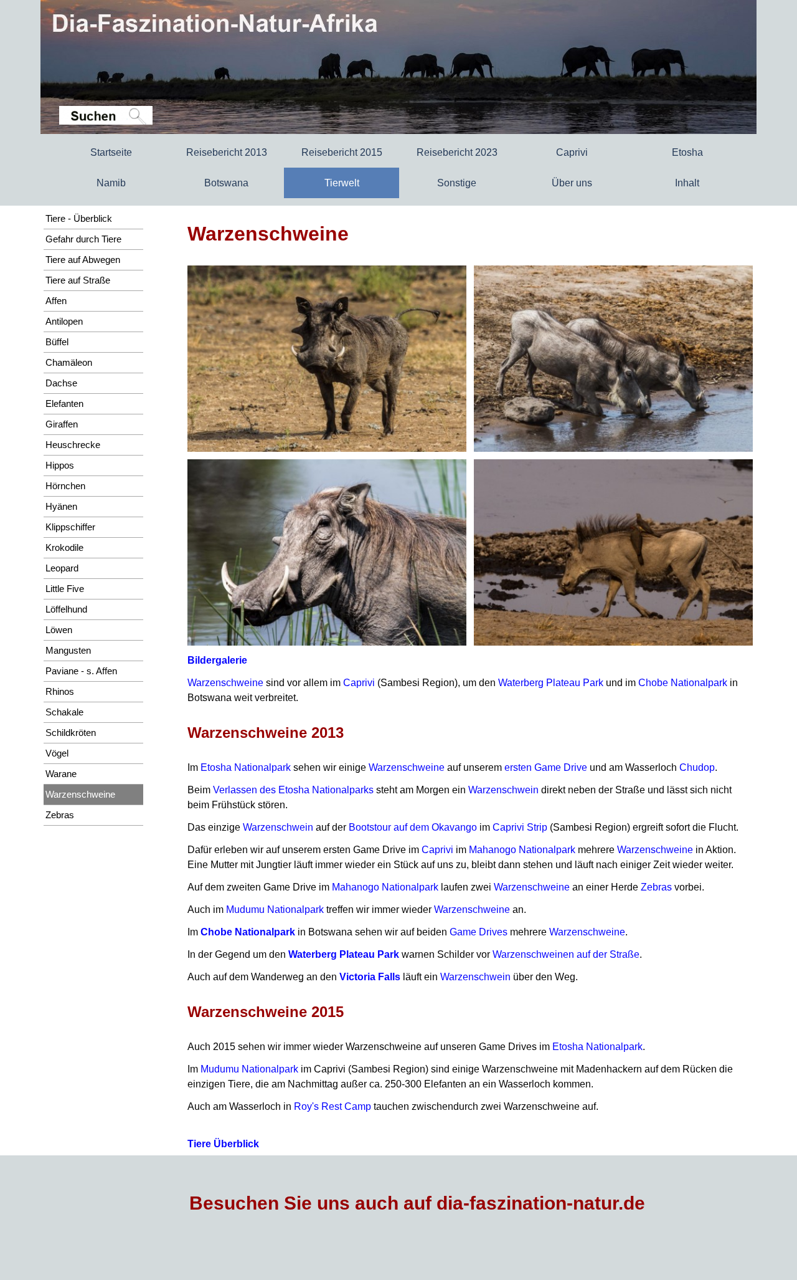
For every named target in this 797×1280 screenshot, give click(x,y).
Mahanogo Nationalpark (522, 849)
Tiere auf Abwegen (82, 260)
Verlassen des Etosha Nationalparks (293, 790)
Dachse (61, 383)
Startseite (111, 152)
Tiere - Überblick (78, 219)
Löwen (58, 630)
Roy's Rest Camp (332, 1106)
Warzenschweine (225, 682)
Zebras (656, 887)
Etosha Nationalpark (245, 767)
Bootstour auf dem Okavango (413, 827)
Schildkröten (70, 733)
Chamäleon (68, 363)
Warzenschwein (503, 790)
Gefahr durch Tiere (83, 239)
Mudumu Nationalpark (275, 909)
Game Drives (478, 932)
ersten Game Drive (545, 767)
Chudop (697, 767)
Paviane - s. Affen (81, 671)
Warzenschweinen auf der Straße (566, 954)
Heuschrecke (72, 445)
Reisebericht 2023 (457, 152)
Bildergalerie (217, 660)
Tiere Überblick (223, 1144)
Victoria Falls (369, 977)
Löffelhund (66, 609)
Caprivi (359, 682)
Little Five (64, 589)
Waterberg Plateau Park (550, 682)
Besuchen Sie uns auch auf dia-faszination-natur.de (417, 1203)
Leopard (61, 568)
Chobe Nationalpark (682, 682)
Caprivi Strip (520, 827)
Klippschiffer (70, 527)
